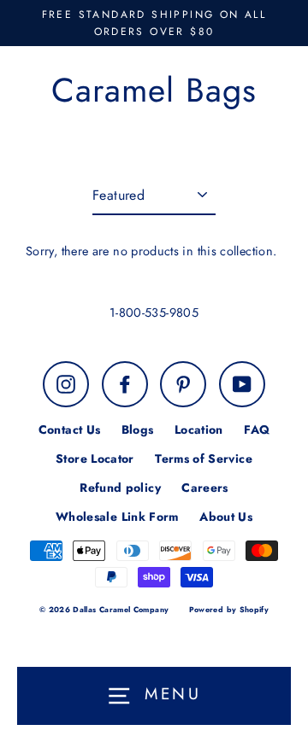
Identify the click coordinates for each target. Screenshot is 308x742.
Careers (204, 487)
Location (199, 429)
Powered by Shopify (229, 609)
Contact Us (69, 429)
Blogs (137, 429)
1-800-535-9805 (154, 312)
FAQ (257, 429)
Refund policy (120, 487)
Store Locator (95, 458)
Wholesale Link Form (117, 516)
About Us (225, 516)
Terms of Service (203, 458)
